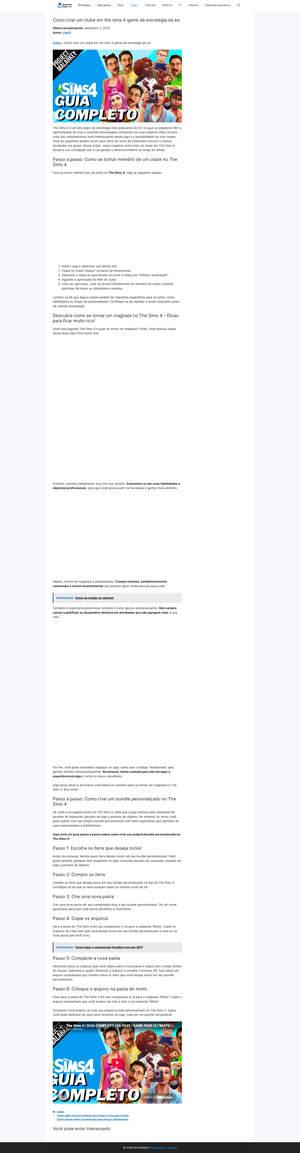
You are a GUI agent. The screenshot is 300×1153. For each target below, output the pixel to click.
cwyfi (67, 32)
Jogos (134, 5)
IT (180, 5)
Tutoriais (150, 5)
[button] (238, 5)
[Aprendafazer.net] (65, 5)
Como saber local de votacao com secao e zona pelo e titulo (93, 1115)
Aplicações (104, 5)
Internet (193, 5)
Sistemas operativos (217, 5)
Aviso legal (157, 1147)
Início (57, 43)
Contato (172, 1147)
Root (120, 5)
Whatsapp (84, 5)
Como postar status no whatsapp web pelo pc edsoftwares (92, 1119)
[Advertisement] (117, 203)
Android (167, 5)
